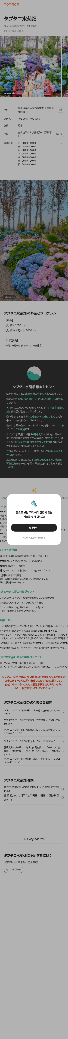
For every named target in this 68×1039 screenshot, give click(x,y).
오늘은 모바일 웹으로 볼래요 (34, 538)
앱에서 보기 (34, 527)
